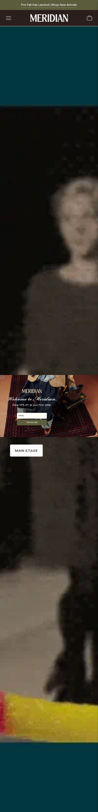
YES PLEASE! (32, 422)
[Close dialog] (2, 377)
